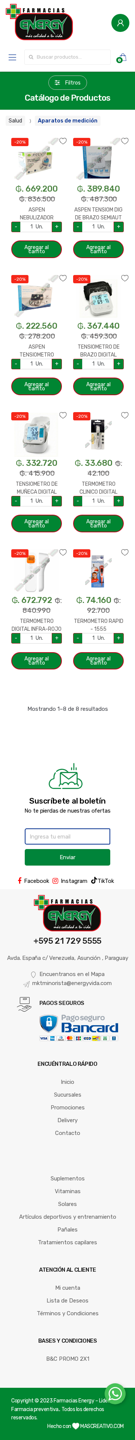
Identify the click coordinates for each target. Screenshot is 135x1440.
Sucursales (67, 1094)
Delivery (67, 1120)
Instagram (74, 881)
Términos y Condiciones (68, 1313)
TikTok (106, 881)
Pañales (67, 1229)
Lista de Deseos (67, 1300)
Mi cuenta (67, 1287)
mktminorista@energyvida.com (72, 983)
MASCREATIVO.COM (102, 1426)
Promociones (68, 1107)
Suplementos (68, 1178)
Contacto (67, 1133)
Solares (67, 1204)
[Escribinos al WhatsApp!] (115, 1395)
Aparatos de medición (68, 121)
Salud (15, 121)
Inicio (67, 1082)
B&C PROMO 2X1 (67, 1358)
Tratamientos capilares (67, 1242)
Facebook (36, 881)
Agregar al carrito (36, 249)
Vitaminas (68, 1191)
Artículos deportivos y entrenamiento (67, 1216)
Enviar (67, 857)
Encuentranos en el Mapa (72, 974)
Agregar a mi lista (36, 136)
